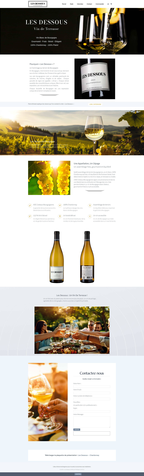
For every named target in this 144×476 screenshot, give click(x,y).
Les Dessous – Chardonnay (88, 455)
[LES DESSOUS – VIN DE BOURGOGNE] (56, 231)
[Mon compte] (108, 4)
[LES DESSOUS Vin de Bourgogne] (37, 1)
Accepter (78, 474)
